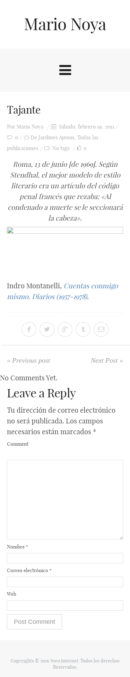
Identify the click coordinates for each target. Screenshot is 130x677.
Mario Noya (65, 24)
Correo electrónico (29, 570)
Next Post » (107, 360)
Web (11, 594)
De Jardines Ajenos (53, 137)
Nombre (17, 547)
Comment (17, 444)
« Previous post (28, 360)
